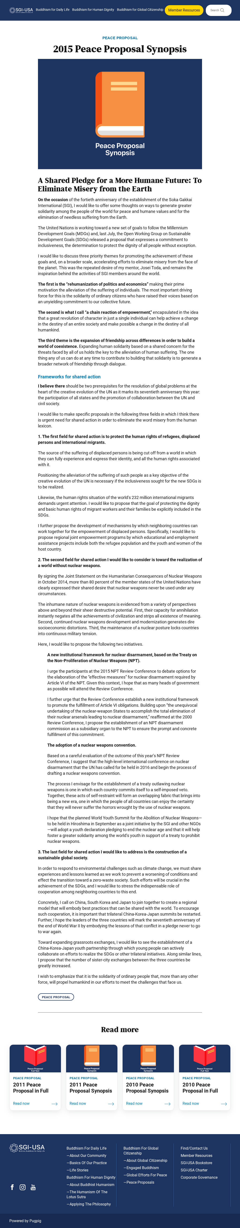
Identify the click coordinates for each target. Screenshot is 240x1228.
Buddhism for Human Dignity (93, 10)
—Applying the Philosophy (89, 1204)
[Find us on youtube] (33, 1189)
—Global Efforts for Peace (145, 1175)
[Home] (21, 10)
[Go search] (222, 11)
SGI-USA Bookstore (196, 1163)
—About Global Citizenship (145, 1160)
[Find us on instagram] (23, 1189)
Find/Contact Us (194, 1148)
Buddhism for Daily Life (52, 10)
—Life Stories (77, 1170)
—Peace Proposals (139, 1182)
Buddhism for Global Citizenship (140, 10)
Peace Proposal (56, 997)
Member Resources (184, 10)
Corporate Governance (199, 1177)
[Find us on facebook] (12, 1188)
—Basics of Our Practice (87, 1163)
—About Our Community (86, 1155)
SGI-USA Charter (194, 1170)
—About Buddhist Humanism (90, 1184)
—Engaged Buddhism (141, 1168)
